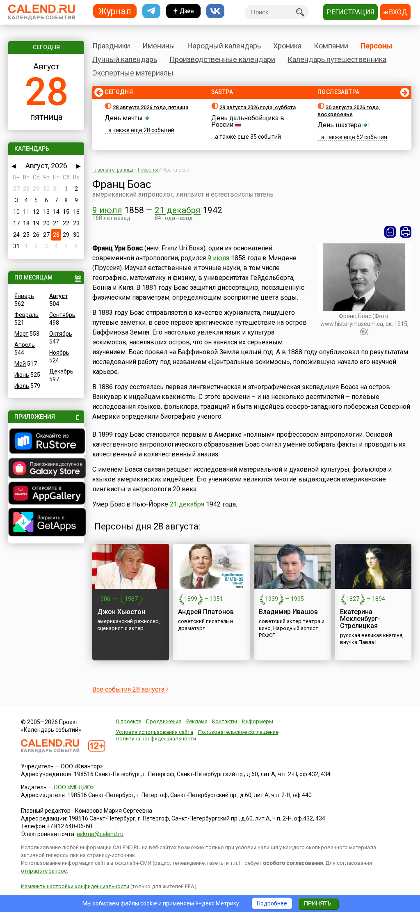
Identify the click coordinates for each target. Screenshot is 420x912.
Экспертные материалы (132, 73)
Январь (24, 296)
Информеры (257, 721)
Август (58, 296)
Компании (331, 45)
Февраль (26, 315)
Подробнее (272, 903)
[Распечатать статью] (405, 232)
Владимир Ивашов (288, 612)
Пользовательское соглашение (238, 732)
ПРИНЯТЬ (317, 903)
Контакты (224, 721)
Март (21, 333)
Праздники (111, 45)
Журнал (114, 11)
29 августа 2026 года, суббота (257, 107)
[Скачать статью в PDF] (390, 232)
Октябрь (60, 333)
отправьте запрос (44, 871)
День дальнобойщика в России (247, 121)
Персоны (376, 45)
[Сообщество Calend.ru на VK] (215, 11)
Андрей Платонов (206, 612)
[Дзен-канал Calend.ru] (183, 11)
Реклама (197, 721)
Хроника (287, 45)
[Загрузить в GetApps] (46, 523)
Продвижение (163, 721)
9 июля (107, 210)
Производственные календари (222, 59)
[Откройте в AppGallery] (46, 494)
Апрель (24, 344)
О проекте (128, 721)
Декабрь (61, 371)
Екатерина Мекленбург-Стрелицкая (360, 619)
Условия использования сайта (154, 732)
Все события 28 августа (129, 689)
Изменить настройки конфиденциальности (75, 886)
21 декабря (178, 210)
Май (20, 363)
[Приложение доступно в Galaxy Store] (46, 469)
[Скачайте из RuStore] (46, 442)
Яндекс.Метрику (217, 903)
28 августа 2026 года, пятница (150, 107)
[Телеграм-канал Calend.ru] (151, 11)
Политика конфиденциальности (156, 739)
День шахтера (339, 125)
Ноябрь (59, 352)
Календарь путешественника (337, 59)
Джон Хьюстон (121, 612)
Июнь (21, 374)
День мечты (124, 118)
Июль (21, 386)
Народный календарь (224, 45)
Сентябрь (62, 315)
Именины (158, 45)
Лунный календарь (124, 59)
